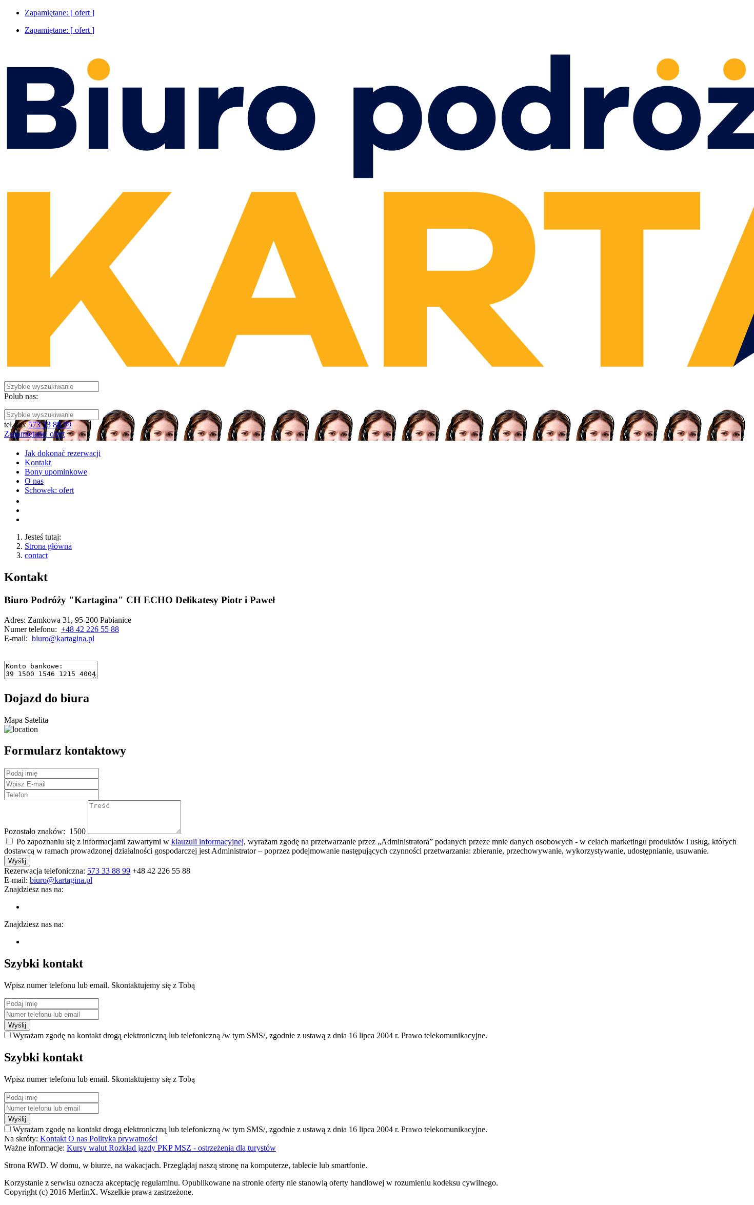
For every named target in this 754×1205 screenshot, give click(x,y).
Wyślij (17, 861)
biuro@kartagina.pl (63, 638)
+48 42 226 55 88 (90, 629)
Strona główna (48, 546)
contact (36, 555)
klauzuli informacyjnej (207, 841)
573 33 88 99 (49, 424)
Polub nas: (21, 396)
